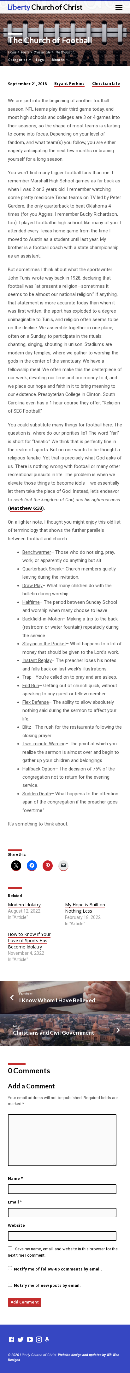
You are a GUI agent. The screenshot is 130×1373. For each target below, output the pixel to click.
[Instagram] (39, 1340)
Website (16, 1225)
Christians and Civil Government (53, 1032)
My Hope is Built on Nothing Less (85, 908)
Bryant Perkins (69, 83)
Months (59, 60)
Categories (18, 60)
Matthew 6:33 (26, 508)
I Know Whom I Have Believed (57, 1000)
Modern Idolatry (24, 905)
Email (15, 1202)
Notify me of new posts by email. (47, 1285)
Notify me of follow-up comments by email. (58, 1269)
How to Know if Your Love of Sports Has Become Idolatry (29, 940)
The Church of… (65, 52)
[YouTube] (29, 1340)
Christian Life (42, 52)
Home (12, 52)
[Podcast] (47, 1340)
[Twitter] (20, 1340)
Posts (25, 52)
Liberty (45, 7)
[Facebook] (11, 1340)
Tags (40, 60)
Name (15, 1178)
